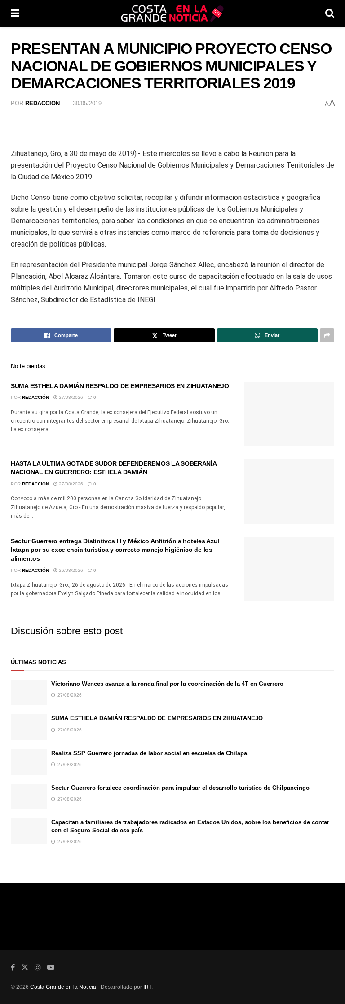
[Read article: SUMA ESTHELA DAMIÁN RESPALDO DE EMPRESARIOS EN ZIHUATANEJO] (289, 414)
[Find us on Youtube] (50, 967)
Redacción (42, 103)
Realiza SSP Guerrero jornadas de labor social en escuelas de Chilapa (149, 753)
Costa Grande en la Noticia (63, 987)
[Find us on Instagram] (38, 967)
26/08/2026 (70, 570)
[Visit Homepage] (172, 13)
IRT (147, 987)
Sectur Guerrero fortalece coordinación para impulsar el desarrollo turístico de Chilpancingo (180, 787)
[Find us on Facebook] (13, 967)
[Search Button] (329, 13)
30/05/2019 (87, 103)
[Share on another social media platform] (327, 335)
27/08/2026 (70, 397)
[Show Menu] (15, 13)
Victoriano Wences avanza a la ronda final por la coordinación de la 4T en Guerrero (167, 683)
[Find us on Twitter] (24, 967)
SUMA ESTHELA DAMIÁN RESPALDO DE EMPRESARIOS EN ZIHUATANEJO (120, 385)
